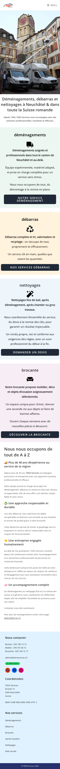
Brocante (9, 732)
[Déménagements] (30, 144)
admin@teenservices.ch (16, 657)
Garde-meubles (12, 738)
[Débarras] (30, 230)
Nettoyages (10, 745)
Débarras (9, 726)
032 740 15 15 (20, 644)
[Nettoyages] (30, 294)
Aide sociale (10, 751)
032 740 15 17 (21, 651)
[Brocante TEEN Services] (30, 380)
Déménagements (13, 720)
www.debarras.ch (12, 618)
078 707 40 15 (19, 647)
